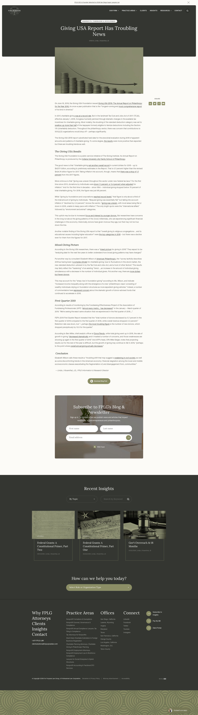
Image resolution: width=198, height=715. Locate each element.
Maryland (104, 629)
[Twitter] (154, 103)
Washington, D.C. (107, 646)
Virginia (103, 626)
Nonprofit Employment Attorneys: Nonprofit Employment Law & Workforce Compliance (80, 653)
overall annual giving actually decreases (87, 346)
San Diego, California (108, 619)
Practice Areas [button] (128, 11)
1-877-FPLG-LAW (38, 641)
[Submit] (128, 437)
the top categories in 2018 (109, 235)
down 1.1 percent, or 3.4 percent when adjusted (113, 184)
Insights (153, 11)
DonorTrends (99, 334)
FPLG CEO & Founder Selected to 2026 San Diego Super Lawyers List (97, 2)
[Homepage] (14, 10)
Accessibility (126, 678)
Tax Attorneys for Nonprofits (76, 635)
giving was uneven (109, 203)
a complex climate (79, 262)
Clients (143, 11)
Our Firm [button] (113, 11)
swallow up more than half (66, 125)
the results (108, 141)
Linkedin (126, 619)
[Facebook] (159, 103)
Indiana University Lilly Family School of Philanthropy (103, 159)
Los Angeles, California (109, 642)
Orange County (106, 639)
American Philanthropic (106, 259)
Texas (103, 632)
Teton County (105, 649)
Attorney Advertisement (110, 678)
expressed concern (81, 290)
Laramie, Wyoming (107, 622)
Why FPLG (42, 613)
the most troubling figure (99, 324)
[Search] (128, 499)
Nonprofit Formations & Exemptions (79, 619)
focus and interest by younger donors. (101, 216)
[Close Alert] (188, 2)
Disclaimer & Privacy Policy (91, 678)
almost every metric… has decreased (97, 308)
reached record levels (102, 197)
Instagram (126, 632)
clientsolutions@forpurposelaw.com (45, 644)
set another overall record (99, 165)
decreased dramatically (78, 337)
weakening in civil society (124, 358)
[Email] (163, 103)
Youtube (126, 629)
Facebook (127, 622)
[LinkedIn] (150, 103)
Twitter (125, 626)
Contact (178, 11)
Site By (161, 679)
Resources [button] (165, 11)
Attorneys (41, 619)
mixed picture (105, 249)
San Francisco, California (109, 636)
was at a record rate (83, 116)
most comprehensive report (130, 107)
